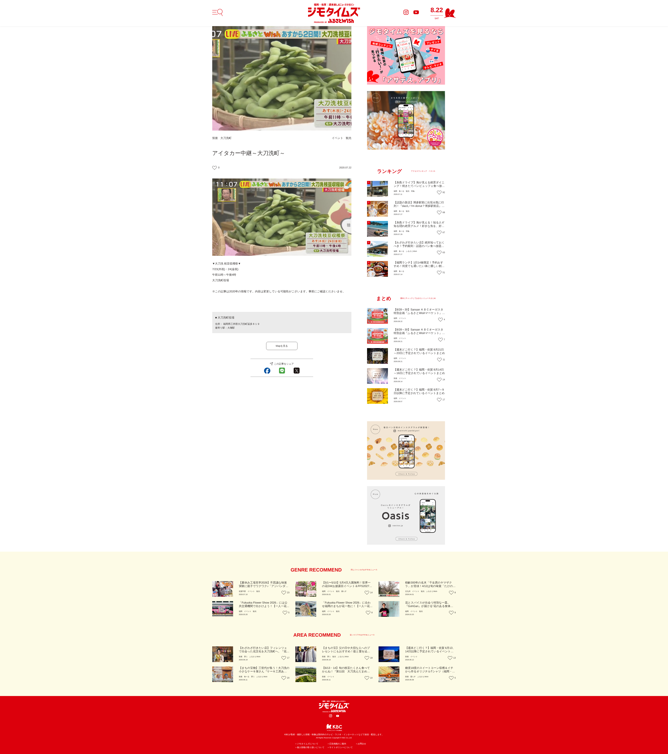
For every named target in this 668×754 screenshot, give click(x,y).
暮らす (344, 591)
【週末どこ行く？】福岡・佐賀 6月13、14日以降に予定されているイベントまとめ (430, 651)
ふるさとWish (411, 251)
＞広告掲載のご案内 (336, 744)
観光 (348, 138)
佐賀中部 (242, 591)
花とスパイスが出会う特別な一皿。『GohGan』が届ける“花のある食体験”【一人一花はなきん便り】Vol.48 (429, 606)
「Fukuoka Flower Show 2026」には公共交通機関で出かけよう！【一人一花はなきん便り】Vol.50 (264, 606)
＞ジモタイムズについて (306, 744)
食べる (401, 191)
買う (246, 657)
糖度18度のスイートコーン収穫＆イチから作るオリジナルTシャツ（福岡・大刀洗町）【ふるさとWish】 (430, 672)
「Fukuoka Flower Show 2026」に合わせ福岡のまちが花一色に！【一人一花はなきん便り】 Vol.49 (347, 606)
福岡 (395, 191)
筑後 (215, 138)
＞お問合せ (361, 744)
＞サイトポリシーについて (340, 747)
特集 (413, 191)
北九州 (407, 591)
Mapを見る (282, 345)
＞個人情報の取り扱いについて (309, 747)
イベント (337, 138)
